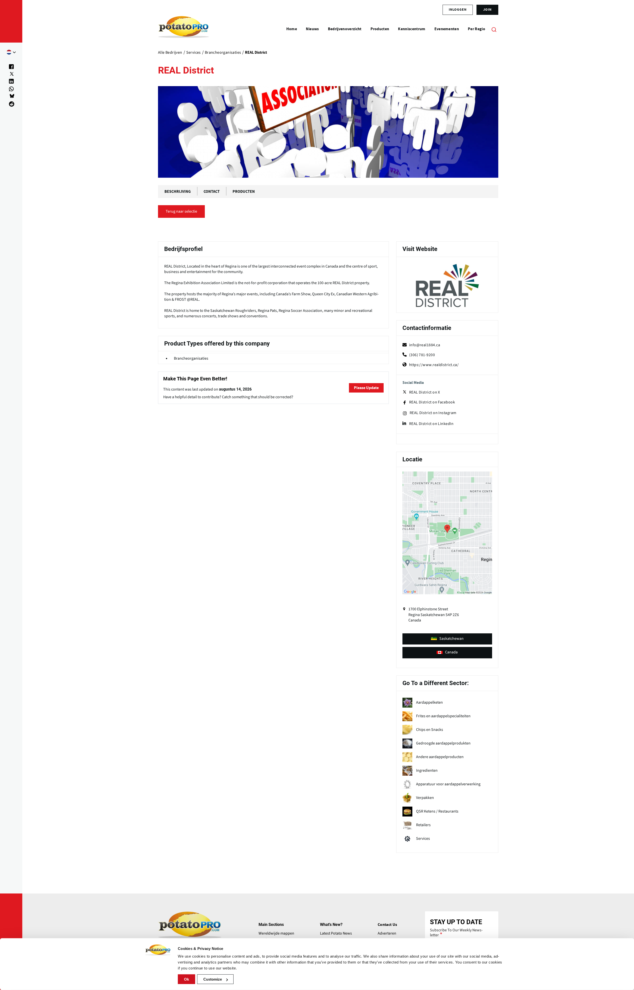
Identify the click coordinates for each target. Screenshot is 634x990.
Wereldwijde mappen (276, 933)
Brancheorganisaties (191, 358)
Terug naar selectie (181, 211)
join (487, 9)
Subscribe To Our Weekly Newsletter (456, 932)
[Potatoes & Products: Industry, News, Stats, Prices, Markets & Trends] (183, 29)
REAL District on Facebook (432, 402)
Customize (212, 979)
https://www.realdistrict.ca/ (434, 364)
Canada (451, 652)
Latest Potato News (336, 933)
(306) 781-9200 (422, 354)
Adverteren (387, 933)
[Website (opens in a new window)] (447, 286)
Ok (186, 979)
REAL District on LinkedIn (431, 423)
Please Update (366, 388)
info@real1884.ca (424, 345)
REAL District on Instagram (433, 413)
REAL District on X (424, 392)
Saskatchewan (451, 638)
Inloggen (458, 9)
